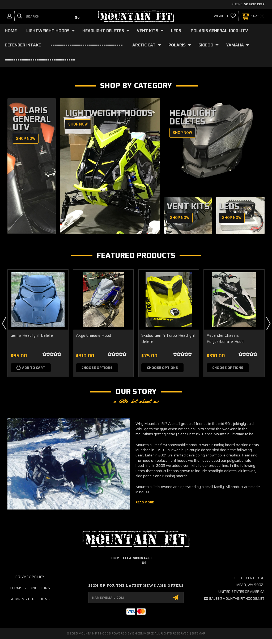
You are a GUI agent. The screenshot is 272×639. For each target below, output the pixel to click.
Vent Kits (147, 30)
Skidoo (205, 45)
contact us (144, 560)
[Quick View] (57, 280)
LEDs (176, 30)
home (116, 558)
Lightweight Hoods (48, 30)
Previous (4, 323)
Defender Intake (23, 45)
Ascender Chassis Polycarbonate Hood (225, 338)
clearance (133, 558)
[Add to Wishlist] (57, 293)
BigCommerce (143, 633)
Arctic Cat (144, 45)
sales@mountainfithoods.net (237, 598)
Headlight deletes (103, 30)
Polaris (177, 45)
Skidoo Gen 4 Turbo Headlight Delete (168, 338)
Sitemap (198, 633)
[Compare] (57, 305)
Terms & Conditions (30, 588)
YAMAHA (235, 45)
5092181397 (254, 4)
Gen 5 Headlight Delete (32, 336)
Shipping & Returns (30, 599)
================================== (86, 45)
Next (268, 323)
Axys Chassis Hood (93, 336)
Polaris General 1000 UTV (219, 30)
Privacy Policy (29, 577)
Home (11, 30)
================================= (40, 59)
